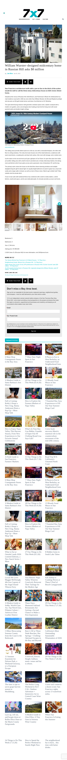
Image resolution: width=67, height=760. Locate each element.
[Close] (57, 359)
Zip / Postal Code (15, 381)
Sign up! (33, 396)
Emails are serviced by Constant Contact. (42, 391)
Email (12, 373)
